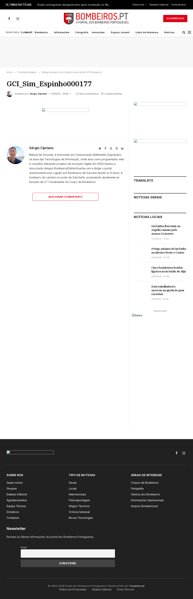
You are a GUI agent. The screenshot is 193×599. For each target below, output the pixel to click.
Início (27, 32)
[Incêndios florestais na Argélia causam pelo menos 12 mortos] (141, 230)
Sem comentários (89, 93)
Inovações (98, 32)
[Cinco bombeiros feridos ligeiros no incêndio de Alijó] (141, 271)
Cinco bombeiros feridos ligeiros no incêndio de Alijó (168, 269)
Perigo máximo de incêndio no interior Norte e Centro (168, 250)
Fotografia (81, 32)
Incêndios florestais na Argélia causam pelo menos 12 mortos (165, 229)
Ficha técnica (178, 4)
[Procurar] (184, 32)
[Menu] (189, 32)
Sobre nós (138, 4)
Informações (61, 32)
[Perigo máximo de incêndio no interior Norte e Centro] (141, 253)
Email (24, 547)
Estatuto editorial (159, 4)
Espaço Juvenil (120, 32)
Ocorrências (175, 18)
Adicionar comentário (65, 196)
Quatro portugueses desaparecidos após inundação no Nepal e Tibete (75, 4)
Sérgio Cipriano (38, 93)
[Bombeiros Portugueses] (96, 18)
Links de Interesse (147, 32)
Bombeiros (41, 32)
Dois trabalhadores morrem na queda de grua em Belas (167, 290)
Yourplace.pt (136, 585)
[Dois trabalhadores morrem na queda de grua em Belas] (141, 290)
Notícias (169, 32)
